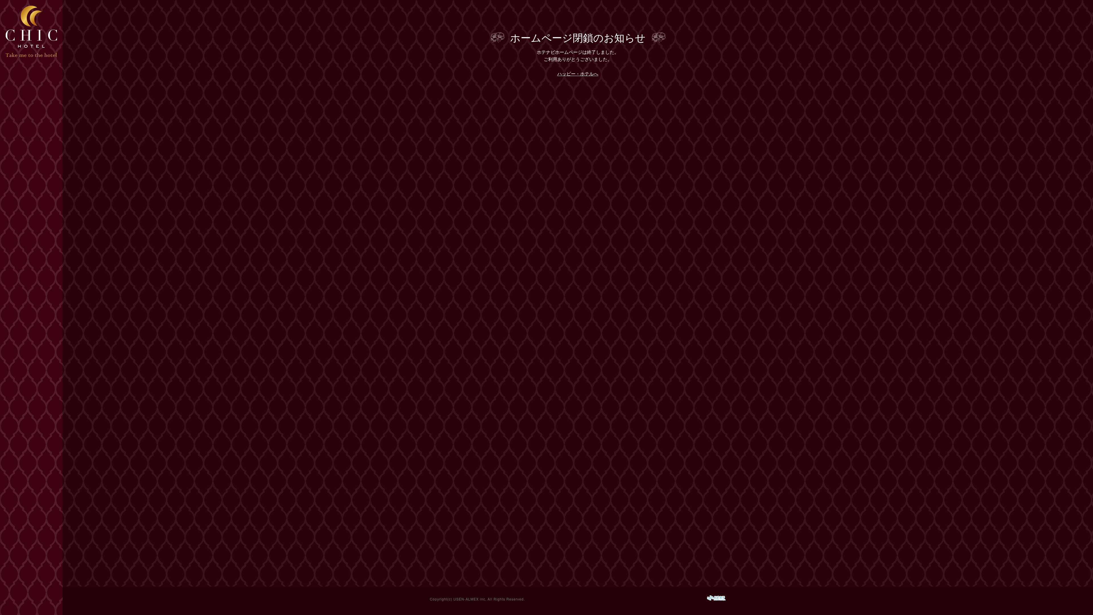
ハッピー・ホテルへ (577, 73)
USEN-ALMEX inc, (469, 598)
